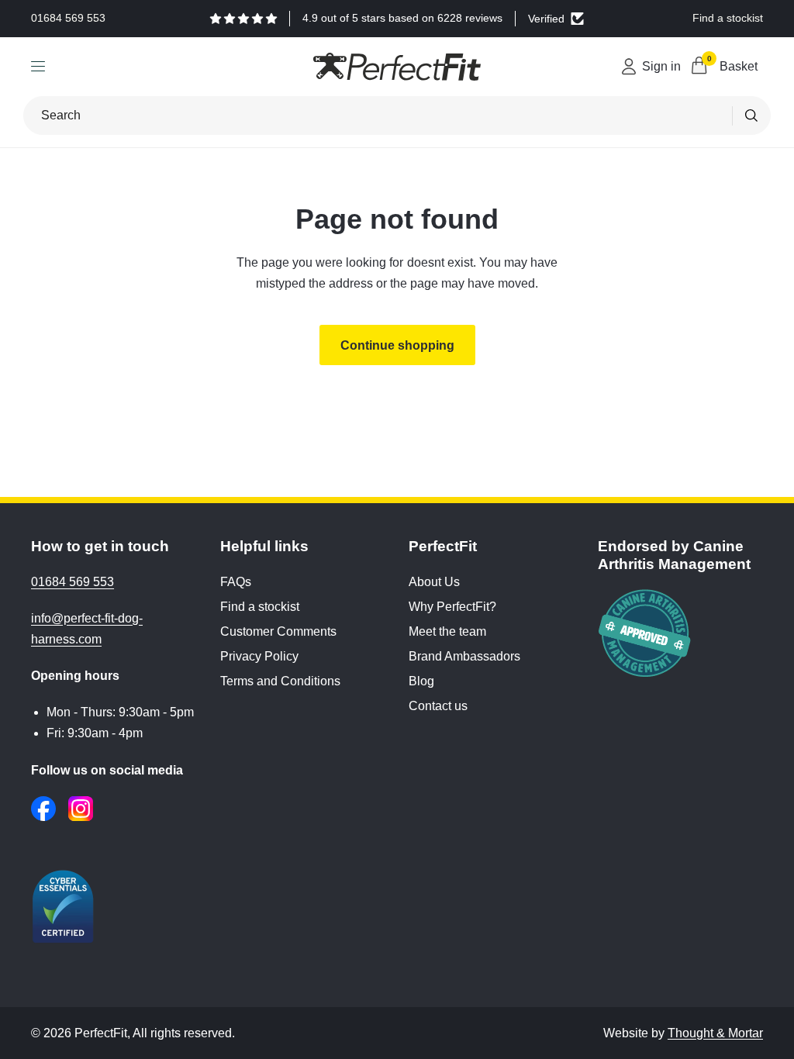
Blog (421, 681)
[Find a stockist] (727, 18)
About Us (434, 581)
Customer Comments (278, 631)
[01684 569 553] (68, 18)
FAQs (235, 581)
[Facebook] (43, 808)
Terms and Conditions (280, 681)
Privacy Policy (259, 656)
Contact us (438, 705)
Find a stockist (259, 606)
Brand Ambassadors (464, 656)
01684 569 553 (72, 581)
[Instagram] (80, 808)
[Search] (751, 115)
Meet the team (447, 631)
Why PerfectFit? (452, 606)
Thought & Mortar (715, 1033)
